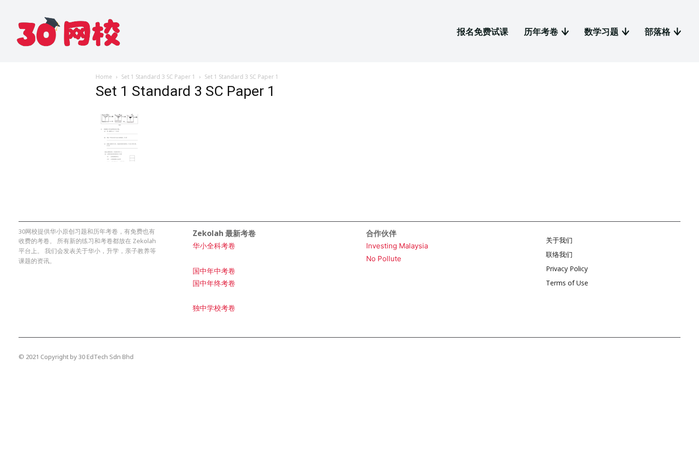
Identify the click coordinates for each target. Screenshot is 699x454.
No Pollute (383, 258)
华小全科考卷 (214, 245)
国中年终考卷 (214, 283)
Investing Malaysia (397, 245)
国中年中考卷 (214, 270)
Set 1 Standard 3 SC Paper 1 (158, 77)
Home (104, 77)
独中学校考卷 (214, 307)
